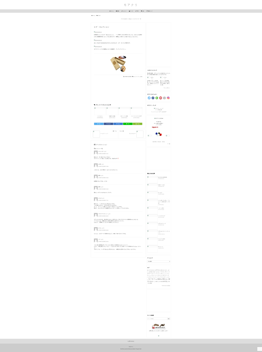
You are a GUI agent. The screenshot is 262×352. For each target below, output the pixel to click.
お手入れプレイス (162, 223)
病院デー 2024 (161, 185)
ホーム (93, 15)
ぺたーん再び (161, 208)
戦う (167, 279)
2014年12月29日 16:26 (103, 177)
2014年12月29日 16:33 (103, 189)
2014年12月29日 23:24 (103, 241)
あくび (148, 270)
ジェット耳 (159, 273)
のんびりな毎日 (161, 239)
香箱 (151, 283)
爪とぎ (158, 281)
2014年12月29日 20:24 (103, 216)
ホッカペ (163, 277)
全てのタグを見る (166, 285)
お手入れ (157, 270)
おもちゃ (153, 270)
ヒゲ (135, 76)
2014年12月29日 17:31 (103, 200)
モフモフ (151, 279)
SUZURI (163, 111)
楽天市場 (154, 141)
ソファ (167, 273)
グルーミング (154, 273)
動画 (159, 279)
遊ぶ (166, 281)
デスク (152, 275)
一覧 (169, 143)
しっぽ (149, 272)
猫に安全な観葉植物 (162, 177)
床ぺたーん (160, 246)
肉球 (164, 281)
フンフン (138, 76)
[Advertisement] (118, 90)
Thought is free (138, 348)
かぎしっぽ (167, 270)
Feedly (156, 98)
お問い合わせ (131, 341)
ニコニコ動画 (164, 98)
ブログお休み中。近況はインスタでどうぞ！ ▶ (131, 19)
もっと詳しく (167, 87)
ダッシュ (149, 275)
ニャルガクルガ (161, 215)
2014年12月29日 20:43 (103, 230)
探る (141, 76)
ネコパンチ (160, 275)
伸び (156, 279)
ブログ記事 (158, 124)
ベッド (159, 277)
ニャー (155, 275)
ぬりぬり (158, 271)
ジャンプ (164, 273)
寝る (164, 279)
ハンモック (150, 277)
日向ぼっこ (152, 281)
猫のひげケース (110, 34)
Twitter (149, 98)
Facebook (153, 98)
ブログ (99, 15)
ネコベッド (166, 275)
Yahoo (163, 141)
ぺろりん (162, 272)
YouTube (160, 98)
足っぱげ (160, 192)
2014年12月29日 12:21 (103, 153)
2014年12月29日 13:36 (103, 166)
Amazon (159, 141)
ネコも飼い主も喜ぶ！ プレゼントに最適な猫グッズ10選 (164, 202)
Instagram (168, 98)
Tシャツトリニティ (155, 111)
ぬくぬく (153, 272)
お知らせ (162, 270)
